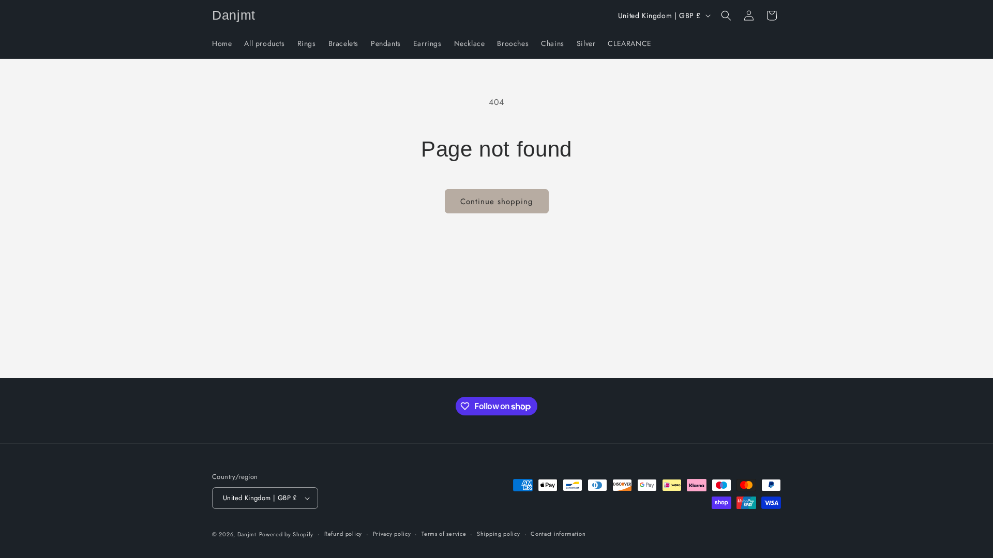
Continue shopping (496, 201)
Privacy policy (392, 534)
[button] (726, 15)
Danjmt (247, 534)
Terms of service (444, 534)
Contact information (558, 534)
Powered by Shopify (286, 534)
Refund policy (343, 534)
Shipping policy (498, 534)
